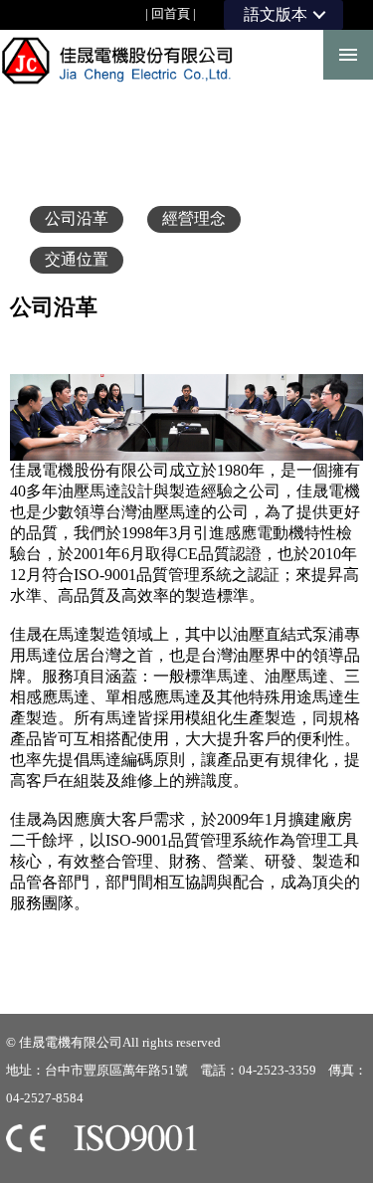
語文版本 (275, 14)
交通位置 (76, 259)
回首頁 (170, 13)
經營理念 (194, 218)
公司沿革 (76, 218)
